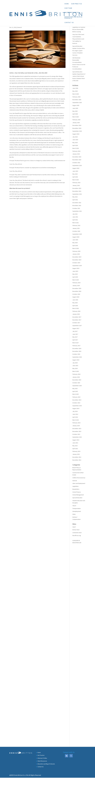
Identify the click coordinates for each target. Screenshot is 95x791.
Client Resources (71, 12)
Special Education (77, 498)
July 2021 (75, 214)
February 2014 (76, 423)
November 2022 (76, 191)
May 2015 (75, 388)
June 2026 (75, 88)
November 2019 (76, 260)
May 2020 (75, 242)
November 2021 (76, 205)
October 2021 (76, 208)
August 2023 (75, 168)
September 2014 (77, 406)
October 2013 (76, 434)
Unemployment (76, 511)
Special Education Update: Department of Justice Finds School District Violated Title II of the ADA (78, 76)
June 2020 (75, 240)
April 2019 (75, 277)
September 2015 (77, 385)
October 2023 (76, 162)
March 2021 (75, 222)
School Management (78, 495)
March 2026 (75, 94)
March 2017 (75, 343)
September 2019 (77, 265)
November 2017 (76, 320)
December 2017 (76, 317)
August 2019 (75, 268)
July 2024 (75, 137)
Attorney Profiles (42, 758)
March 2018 (75, 308)
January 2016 (76, 377)
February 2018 (76, 311)
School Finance (76, 492)
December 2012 (76, 457)
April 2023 (75, 177)
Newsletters (75, 489)
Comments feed (76, 532)
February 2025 (76, 120)
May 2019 (75, 274)
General (19, 27)
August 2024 (75, 134)
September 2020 (77, 234)
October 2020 (76, 231)
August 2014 (75, 408)
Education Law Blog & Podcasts (73, 17)
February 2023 (76, 182)
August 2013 (75, 440)
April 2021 (75, 220)
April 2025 (75, 114)
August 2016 (75, 360)
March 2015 (75, 394)
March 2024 (75, 148)
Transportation (76, 508)
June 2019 (75, 271)
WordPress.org (76, 535)
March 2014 (75, 420)
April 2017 (75, 340)
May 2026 (75, 91)
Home (66, 4)
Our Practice (76, 4)
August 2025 (75, 105)
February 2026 (76, 97)
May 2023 (75, 174)
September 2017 (77, 325)
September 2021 (77, 211)
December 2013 (76, 428)
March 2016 (75, 371)
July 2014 (75, 411)
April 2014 (75, 417)
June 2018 (75, 300)
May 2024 (75, 142)
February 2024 (76, 151)
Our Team (68, 8)
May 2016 (75, 368)
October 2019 (76, 263)
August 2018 (75, 297)
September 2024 (77, 131)
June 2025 (75, 108)
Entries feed (75, 530)
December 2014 (76, 400)
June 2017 (75, 334)
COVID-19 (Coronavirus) (78, 478)
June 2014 (75, 414)
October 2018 (76, 294)
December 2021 (76, 202)
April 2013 (75, 448)
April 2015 (75, 391)
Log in (74, 527)
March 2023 (75, 180)
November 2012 (76, 460)
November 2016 (76, 351)
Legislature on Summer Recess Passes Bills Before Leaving (78, 29)
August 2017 (75, 328)
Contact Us (69, 22)
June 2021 (75, 217)
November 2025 (76, 99)
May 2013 (75, 446)
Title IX (74, 506)
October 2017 (76, 322)
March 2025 (75, 117)
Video (74, 514)
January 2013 (76, 454)
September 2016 (77, 357)
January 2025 (76, 122)
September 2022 (77, 194)
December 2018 (76, 288)
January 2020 (76, 254)
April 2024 (75, 145)
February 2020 (76, 251)
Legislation (75, 486)
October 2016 (76, 354)
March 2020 (75, 248)
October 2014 (76, 403)
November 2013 (76, 431)
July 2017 (75, 331)
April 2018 (75, 305)
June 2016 (75, 365)
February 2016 (76, 374)
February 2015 (76, 397)
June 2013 (75, 443)
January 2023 (76, 185)
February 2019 (76, 282)
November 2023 (76, 160)
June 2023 (75, 171)
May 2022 (75, 197)
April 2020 (75, 245)
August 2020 (75, 237)
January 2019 (76, 285)
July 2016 (75, 363)
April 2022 (75, 200)
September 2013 (77, 437)
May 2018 (75, 303)
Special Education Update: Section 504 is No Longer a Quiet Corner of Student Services (78, 50)
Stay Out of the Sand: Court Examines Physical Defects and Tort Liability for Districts (78, 39)
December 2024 (76, 125)
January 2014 (76, 425)
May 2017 (75, 337)
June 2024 (75, 139)
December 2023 (76, 157)
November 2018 (76, 291)
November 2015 (76, 380)
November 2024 (76, 128)
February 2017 (76, 345)
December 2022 (76, 188)
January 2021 (76, 228)
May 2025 (75, 111)
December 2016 (76, 348)
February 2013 (76, 451)
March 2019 (75, 280)
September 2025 (77, 102)
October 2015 (76, 383)
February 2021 (76, 225)
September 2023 (77, 165)
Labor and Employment (78, 483)
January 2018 (76, 314)
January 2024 (76, 154)
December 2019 (76, 257)
